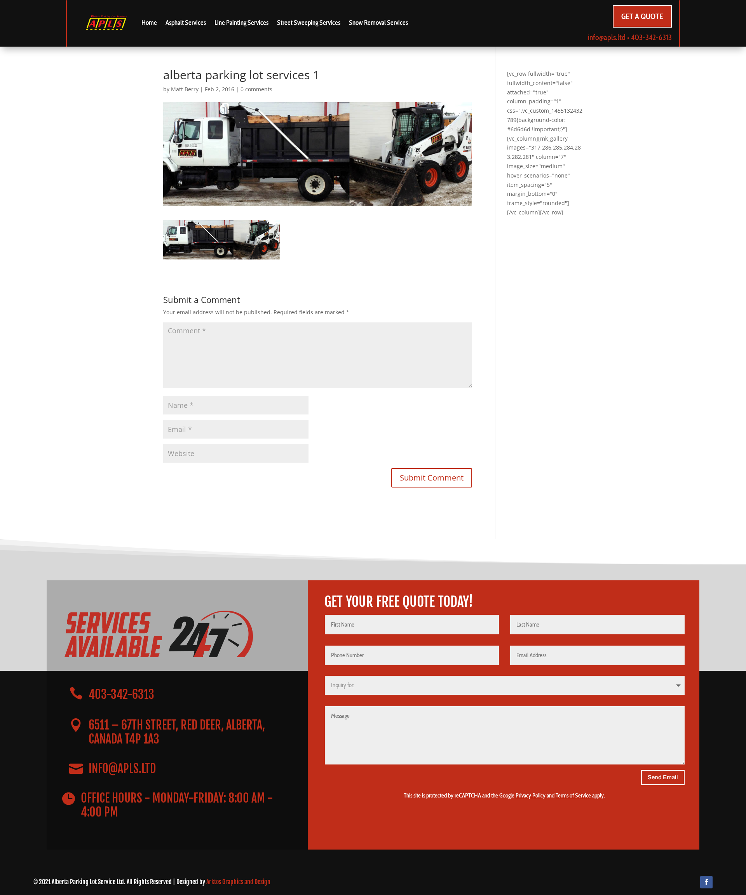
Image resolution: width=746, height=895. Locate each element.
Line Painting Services (241, 22)
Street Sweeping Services (308, 22)
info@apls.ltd (607, 37)
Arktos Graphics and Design (238, 882)
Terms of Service (573, 795)
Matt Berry (185, 89)
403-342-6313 (651, 37)
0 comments (256, 89)
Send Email (663, 777)
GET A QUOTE (642, 16)
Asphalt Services (186, 22)
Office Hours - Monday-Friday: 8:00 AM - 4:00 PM (177, 805)
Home (149, 22)
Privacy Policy (531, 795)
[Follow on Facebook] (706, 882)
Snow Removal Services (378, 22)
